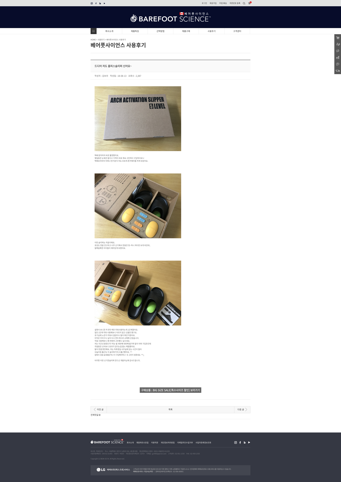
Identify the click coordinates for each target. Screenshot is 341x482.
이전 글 (100, 409)
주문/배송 (223, 3)
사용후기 (212, 31)
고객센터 (237, 31)
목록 (170, 409)
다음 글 (241, 409)
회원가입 (213, 3)
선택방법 (161, 31)
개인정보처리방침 (168, 442)
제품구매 (186, 31)
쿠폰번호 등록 (235, 3)
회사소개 (109, 31)
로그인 (204, 3)
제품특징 (135, 31)
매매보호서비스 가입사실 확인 (143, 471)
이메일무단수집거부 (185, 442)
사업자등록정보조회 (203, 442)
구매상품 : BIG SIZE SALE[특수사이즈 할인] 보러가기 (170, 390)
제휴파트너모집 (142, 442)
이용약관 (154, 442)
